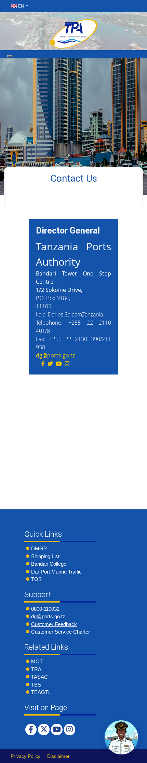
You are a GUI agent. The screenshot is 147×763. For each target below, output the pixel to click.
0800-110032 (45, 609)
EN (21, 6)
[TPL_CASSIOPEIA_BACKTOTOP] (135, 756)
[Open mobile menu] (10, 56)
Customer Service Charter (60, 632)
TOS (36, 579)
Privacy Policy (25, 756)
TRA (36, 669)
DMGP (39, 548)
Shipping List (45, 556)
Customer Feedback (54, 624)
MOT (37, 661)
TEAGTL (41, 692)
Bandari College (48, 564)
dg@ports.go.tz (55, 355)
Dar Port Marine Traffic (56, 572)
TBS (36, 685)
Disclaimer (58, 756)
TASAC (39, 677)
